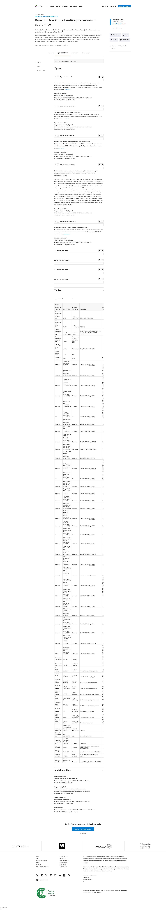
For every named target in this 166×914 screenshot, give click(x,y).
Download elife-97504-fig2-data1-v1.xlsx (64, 129)
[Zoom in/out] (6, 907)
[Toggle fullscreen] (4, 907)
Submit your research (124, 6)
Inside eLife (63, 858)
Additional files (41, 70)
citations (113, 48)
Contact (38, 864)
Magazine (65, 6)
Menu (47, 6)
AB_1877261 (92, 501)
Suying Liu (38, 30)
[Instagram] (55, 876)
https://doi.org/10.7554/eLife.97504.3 (54, 45)
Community (73, 6)
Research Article (39, 14)
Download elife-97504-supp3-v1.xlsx (63, 803)
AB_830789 (91, 479)
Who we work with (41, 860)
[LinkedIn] (42, 876)
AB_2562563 (92, 544)
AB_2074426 (92, 458)
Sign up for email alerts (83, 829)
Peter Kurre (58, 32)
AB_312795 (91, 396)
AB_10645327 (92, 468)
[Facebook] (69, 876)
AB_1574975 (92, 364)
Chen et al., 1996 (75, 340)
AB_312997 (91, 375)
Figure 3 (70, 154)
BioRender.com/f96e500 (63, 146)
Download (116, 35)
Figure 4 (70, 211)
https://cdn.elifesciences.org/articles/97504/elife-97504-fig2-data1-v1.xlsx (73, 127)
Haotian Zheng (57, 30)
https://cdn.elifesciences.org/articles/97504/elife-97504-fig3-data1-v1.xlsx (73, 156)
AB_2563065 (92, 585)
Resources (63, 864)
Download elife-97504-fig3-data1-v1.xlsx (64, 158)
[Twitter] (46, 876)
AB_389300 (91, 385)
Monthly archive (64, 860)
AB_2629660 (92, 606)
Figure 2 (70, 125)
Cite (126, 35)
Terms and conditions (42, 867)
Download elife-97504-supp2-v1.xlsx (63, 793)
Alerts (112, 6)
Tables (38, 66)
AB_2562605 (92, 596)
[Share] (2, 907)
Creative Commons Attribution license (115, 890)
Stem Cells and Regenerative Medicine (46, 17)
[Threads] (64, 876)
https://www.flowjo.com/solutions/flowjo (90, 752)
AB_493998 (93, 449)
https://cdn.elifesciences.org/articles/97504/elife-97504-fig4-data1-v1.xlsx (73, 213)
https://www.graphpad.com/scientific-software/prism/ (90, 746)
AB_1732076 (92, 424)
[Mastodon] (51, 876)
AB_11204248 (92, 575)
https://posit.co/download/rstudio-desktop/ (89, 755)
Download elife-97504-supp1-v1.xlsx (63, 783)
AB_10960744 (92, 554)
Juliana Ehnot (67, 30)
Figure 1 (70, 96)
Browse (58, 6)
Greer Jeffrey (84, 30)
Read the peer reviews (119, 24)
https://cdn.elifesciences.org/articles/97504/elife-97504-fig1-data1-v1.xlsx (73, 98)
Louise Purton (39, 32)
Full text (51, 53)
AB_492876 (91, 508)
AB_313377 (91, 406)
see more (67, 89)
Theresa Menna (94, 30)
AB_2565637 (92, 615)
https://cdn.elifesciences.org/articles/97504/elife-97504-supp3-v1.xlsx (72, 801)
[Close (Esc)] (0, 907)
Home (52, 6)
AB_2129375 (92, 526)
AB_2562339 (92, 535)
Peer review (75, 53)
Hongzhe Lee (49, 32)
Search (104, 6)
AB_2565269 (92, 633)
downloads (122, 46)
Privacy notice (83, 833)
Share (114, 40)
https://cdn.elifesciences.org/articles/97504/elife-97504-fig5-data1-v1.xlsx (73, 242)
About (81, 6)
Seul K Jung (76, 30)
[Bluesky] (37, 876)
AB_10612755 (92, 442)
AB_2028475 (92, 518)
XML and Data (63, 867)
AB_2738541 (92, 654)
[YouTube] (60, 876)
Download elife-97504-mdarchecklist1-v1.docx (66, 812)
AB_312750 (91, 486)
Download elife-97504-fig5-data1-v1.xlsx (64, 244)
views (113, 46)
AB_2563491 (92, 624)
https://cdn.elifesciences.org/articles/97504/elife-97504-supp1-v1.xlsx (72, 781)
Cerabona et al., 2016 (75, 337)
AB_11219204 (92, 643)
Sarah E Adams (47, 30)
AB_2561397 (92, 564)
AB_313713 (91, 417)
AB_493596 (91, 493)
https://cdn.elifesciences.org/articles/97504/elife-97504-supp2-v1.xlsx (72, 791)
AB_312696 (91, 431)
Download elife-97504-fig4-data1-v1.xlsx (64, 215)
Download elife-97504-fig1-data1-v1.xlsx (64, 100)
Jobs (37, 858)
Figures (62, 53)
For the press (63, 862)
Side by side (86, 53)
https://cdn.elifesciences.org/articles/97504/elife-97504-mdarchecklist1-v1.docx (74, 810)
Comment (126, 40)
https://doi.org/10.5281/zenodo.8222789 (90, 762)
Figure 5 (70, 240)
